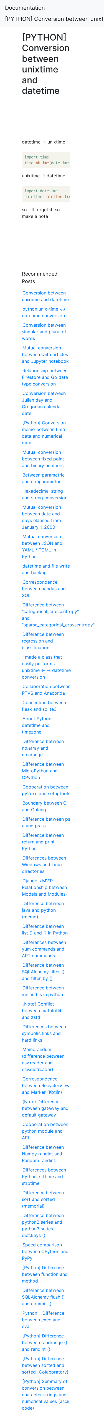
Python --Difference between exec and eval (43, 1319)
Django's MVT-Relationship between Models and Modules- (44, 887)
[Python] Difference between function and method (45, 1274)
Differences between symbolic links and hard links (44, 1033)
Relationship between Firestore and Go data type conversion (45, 377)
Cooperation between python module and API (45, 1131)
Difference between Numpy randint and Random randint (43, 1153)
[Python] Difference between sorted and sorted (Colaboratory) (45, 1365)
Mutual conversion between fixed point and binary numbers (43, 458)
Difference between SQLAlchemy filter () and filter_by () (43, 971)
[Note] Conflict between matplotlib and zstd (42, 1010)
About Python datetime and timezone (36, 725)
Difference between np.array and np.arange (43, 748)
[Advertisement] (46, 115)
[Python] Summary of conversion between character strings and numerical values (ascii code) (45, 1395)
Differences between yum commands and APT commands (44, 948)
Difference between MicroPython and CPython (43, 770)
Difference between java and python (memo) (43, 910)
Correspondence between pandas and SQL (44, 588)
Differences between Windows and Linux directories (44, 864)
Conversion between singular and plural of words (44, 331)
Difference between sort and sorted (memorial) (43, 1199)
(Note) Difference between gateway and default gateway (45, 1108)
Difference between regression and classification (43, 640)
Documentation (25, 7)
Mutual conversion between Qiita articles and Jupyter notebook (45, 354)
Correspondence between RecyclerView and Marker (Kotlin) (46, 1085)
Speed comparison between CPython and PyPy (45, 1251)
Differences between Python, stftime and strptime (44, 1176)
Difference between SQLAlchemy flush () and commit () (43, 1296)
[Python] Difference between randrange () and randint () (44, 1342)
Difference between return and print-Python (43, 841)
